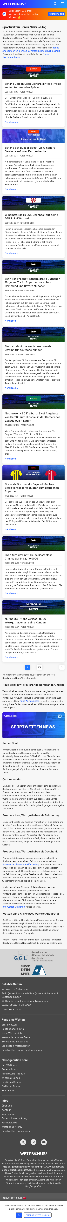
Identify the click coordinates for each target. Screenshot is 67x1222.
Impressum (8, 1113)
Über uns (7, 1105)
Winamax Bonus (11, 1077)
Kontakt (6, 1109)
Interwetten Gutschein (13, 906)
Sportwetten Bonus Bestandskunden (23, 1049)
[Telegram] (34, 1142)
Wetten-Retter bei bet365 (16, 1005)
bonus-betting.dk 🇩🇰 (14, 1197)
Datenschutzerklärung (14, 1118)
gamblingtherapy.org (22, 1166)
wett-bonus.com (18, 4)
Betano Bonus (10, 1069)
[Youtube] (44, 1142)
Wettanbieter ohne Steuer (17, 1037)
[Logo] (33, 1153)
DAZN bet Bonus (11, 1086)
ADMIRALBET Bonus (13, 1073)
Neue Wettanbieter (13, 1032)
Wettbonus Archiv (12, 1126)
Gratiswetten (9, 1024)
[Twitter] (23, 1142)
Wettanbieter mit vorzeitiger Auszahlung (25, 1000)
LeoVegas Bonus (11, 1081)
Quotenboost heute (13, 1028)
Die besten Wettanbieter (16, 1045)
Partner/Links (9, 1122)
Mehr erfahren (56, 14)
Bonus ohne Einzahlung (15, 1041)
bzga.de (6, 1166)
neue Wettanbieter (29, 701)
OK (19, 1215)
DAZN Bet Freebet (12, 1009)
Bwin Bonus (8, 1090)
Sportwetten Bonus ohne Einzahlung (20, 864)
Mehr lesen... (11, 122)
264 (39, 667)
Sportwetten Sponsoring (16, 1130)
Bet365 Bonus (9, 1065)
